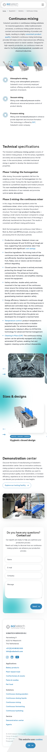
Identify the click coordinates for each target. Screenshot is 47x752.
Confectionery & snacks (15, 675)
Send (35, 606)
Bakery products (12, 667)
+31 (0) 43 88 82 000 (14, 648)
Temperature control (13, 320)
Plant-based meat (13, 671)
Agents (9, 724)
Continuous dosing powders (17, 693)
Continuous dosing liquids (16, 698)
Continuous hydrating (14, 710)
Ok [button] (29, 745)
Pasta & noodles (12, 680)
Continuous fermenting (15, 706)
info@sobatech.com (14, 651)
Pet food (9, 684)
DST (33, 122)
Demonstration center (15, 720)
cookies (39, 739)
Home (4, 11)
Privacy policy (10, 741)
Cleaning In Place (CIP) (14, 335)
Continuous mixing (13, 702)
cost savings (30, 248)
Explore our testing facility (15, 485)
